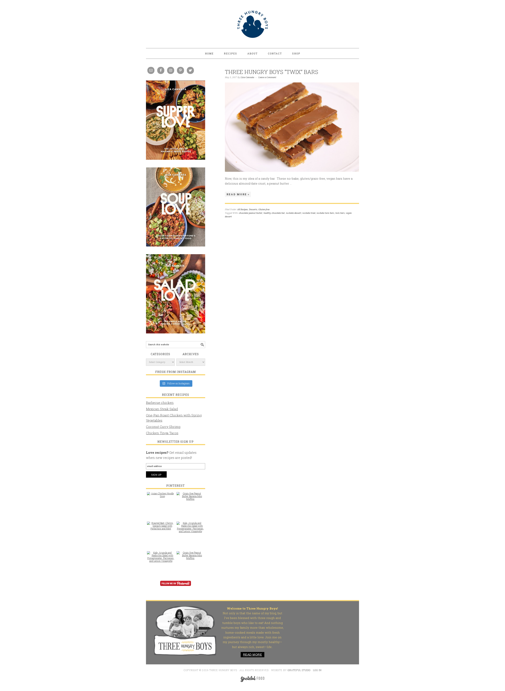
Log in (317, 670)
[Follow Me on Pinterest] (175, 586)
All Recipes (242, 209)
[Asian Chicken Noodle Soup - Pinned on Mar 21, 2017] (161, 496)
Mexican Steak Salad (162, 409)
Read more (252, 654)
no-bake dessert (293, 213)
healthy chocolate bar (274, 213)
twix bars (340, 213)
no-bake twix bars (325, 213)
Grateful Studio (299, 670)
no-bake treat (308, 213)
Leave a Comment (267, 77)
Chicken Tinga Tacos (162, 433)
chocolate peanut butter (250, 213)
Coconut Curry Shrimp (163, 427)
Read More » (237, 194)
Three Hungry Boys (252, 24)
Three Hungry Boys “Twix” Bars (271, 72)
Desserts (253, 209)
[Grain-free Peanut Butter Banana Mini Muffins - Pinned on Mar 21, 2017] (190, 498)
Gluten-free (263, 209)
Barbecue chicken (160, 403)
